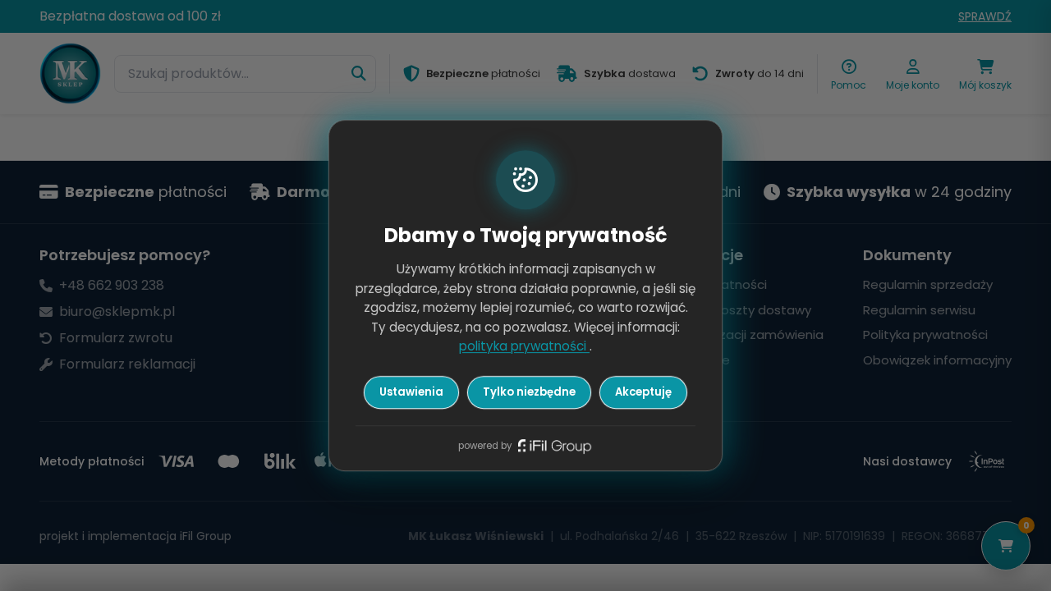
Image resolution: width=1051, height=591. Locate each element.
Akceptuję (643, 392)
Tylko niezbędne (529, 392)
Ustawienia (411, 392)
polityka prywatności (524, 346)
